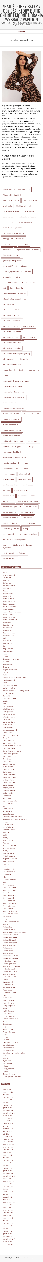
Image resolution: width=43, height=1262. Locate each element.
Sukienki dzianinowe (10, 935)
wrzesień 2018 (8, 1210)
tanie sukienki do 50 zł (31, 523)
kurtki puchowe (8, 780)
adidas (5, 572)
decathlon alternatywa (11, 659)
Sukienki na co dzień (10, 956)
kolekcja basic (8, 712)
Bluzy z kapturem (9, 635)
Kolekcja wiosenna (9, 725)
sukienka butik (8, 496)
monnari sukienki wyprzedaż (13, 447)
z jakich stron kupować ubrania (14, 553)
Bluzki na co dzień (9, 607)
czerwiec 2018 (8, 1218)
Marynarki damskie (10, 803)
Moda (5, 806)
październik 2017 (9, 1239)
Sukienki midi (8, 950)
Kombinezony (8, 733)
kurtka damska (8, 767)
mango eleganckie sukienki (13, 370)
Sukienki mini (8, 953)
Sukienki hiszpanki (9, 940)
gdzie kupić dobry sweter (12, 261)
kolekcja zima (8, 727)
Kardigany (6, 701)
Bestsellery (7, 583)
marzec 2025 (7, 1131)
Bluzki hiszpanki (9, 601)
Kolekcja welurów (9, 722)
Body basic (7, 641)
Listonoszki (7, 796)
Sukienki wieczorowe (10, 971)
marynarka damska (10, 801)
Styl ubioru (7, 916)
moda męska (7, 811)
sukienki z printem (9, 977)
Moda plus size (8, 814)
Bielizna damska (9, 586)
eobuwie (6, 672)
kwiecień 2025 (8, 1129)
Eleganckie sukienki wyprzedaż (27, 250)
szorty (5, 995)
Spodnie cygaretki (9, 895)
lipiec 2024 (7, 1152)
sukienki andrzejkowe (9, 113)
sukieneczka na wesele (11, 922)
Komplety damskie (9, 743)
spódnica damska (9, 880)
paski (5, 835)
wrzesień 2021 (8, 1184)
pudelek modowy (9, 861)
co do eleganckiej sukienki (12, 228)
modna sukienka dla (31, 414)
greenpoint (7, 277)
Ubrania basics (8, 1045)
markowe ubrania (9, 403)
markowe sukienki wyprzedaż (14, 397)
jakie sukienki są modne (12, 348)
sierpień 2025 (8, 1118)
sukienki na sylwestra (11, 961)
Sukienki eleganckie (10, 937)
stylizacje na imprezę (33, 112)
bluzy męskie (7, 630)
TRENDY (6, 1037)
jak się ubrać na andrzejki (24, 110)
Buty (4, 646)
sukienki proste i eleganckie (28, 501)
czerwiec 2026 (8, 1092)
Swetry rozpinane (9, 992)
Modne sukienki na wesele (12, 817)
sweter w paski (31, 507)
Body (4, 638)
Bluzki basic (7, 596)
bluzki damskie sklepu (11, 211)
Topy (4, 1027)
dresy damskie (8, 664)
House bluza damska (29, 282)
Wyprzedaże (7, 1063)
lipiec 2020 (7, 1207)
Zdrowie (6, 1071)
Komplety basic (8, 740)
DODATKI (6, 662)
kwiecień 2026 (8, 1097)
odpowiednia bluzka (10, 468)
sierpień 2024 (8, 1150)
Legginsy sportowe (9, 790)
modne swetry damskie (11, 436)
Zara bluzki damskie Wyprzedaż (14, 540)
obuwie (27, 463)
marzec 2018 (7, 1226)
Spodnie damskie (9, 898)
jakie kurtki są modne (11, 337)
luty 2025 (6, 1134)
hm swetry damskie (10, 282)
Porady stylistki (9, 108)
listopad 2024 (8, 1142)
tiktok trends (7, 1024)
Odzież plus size (9, 827)
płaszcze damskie (9, 845)
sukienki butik (8, 501)
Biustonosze (7, 588)
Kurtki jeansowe (9, 772)
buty (4, 222)
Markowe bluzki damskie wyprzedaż (16, 381)
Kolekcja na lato (8, 719)
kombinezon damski (10, 730)
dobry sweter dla (9, 244)
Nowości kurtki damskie (11, 463)
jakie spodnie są (29, 337)
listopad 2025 (8, 1110)
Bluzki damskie (8, 599)
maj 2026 (6, 1095)
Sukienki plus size (9, 964)
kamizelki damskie (9, 698)
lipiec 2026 (7, 1089)
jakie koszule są (28, 326)
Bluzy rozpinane (9, 633)
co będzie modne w (25, 222)
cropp (5, 654)
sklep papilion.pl (24, 479)
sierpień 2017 (8, 1244)
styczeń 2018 (7, 1231)
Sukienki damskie (9, 929)
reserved (6, 864)
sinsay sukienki (25, 474)
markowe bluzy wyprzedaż (12, 386)
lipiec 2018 (7, 1215)
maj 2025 (6, 1126)
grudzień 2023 (8, 1171)
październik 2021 (9, 1181)
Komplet (6, 738)
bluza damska (8, 593)
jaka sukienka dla (16, 288)
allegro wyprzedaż (30, 200)
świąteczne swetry (9, 559)
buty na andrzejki (29, 108)
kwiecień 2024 (8, 1160)
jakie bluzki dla (8, 304)
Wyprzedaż (7, 1061)
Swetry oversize (8, 990)
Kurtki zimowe (8, 785)
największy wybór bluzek (12, 452)
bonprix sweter (8, 217)
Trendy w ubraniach (10, 1042)
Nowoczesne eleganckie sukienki (15, 457)
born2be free (7, 643)
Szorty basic (7, 998)
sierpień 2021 (8, 1186)
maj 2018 (6, 1221)
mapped (6, 375)
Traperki (6, 1034)
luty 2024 (6, 1165)
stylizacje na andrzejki (18, 112)
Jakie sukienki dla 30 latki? (12, 343)
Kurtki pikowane (9, 775)
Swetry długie (8, 985)
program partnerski (10, 859)
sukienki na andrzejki (24, 113)
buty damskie (8, 649)
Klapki (5, 704)
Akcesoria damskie (9, 575)
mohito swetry (33, 441)
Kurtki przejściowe (9, 777)
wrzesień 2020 (8, 1205)
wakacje (6, 1058)
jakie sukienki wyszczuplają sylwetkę (16, 354)
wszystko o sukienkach (28, 534)
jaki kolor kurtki (24, 359)
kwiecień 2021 (8, 1197)
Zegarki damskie (9, 1074)
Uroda (5, 1055)
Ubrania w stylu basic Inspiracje (14, 1053)
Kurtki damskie (8, 769)
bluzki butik (7, 206)
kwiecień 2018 (8, 1223)
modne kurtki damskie (11, 425)
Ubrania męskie (8, 1050)
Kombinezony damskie (11, 735)
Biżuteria (6, 591)
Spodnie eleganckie (10, 903)
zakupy (5, 1066)
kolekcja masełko (9, 717)
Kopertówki (7, 759)
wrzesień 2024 (8, 1147)
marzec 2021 (7, 1200)
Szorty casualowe (9, 1000)
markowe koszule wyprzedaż (13, 392)
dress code (24, 244)
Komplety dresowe (9, 748)
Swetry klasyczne (9, 987)
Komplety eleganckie (10, 754)
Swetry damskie (8, 982)
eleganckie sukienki (10, 670)
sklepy (5, 877)
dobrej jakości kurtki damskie (13, 239)
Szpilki (5, 1008)
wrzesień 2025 (8, 1116)
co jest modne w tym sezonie (13, 233)
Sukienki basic (8, 927)
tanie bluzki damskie (10, 518)
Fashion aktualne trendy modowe (15, 677)
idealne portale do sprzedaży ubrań (16, 691)
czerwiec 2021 (8, 1192)
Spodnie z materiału (10, 914)
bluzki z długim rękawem (12, 612)
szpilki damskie (8, 1011)
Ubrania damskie (9, 1048)
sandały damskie (9, 872)
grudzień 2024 (8, 1139)
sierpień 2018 (8, 1213)
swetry (5, 979)
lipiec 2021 (7, 1189)
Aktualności (7, 578)
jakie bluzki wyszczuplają (12, 321)
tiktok (5, 1021)
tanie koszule (28, 518)
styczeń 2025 (7, 1137)
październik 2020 (9, 1202)
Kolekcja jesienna (9, 714)
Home (5, 683)
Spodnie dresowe (9, 901)
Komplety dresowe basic (12, 751)
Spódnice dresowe (9, 890)
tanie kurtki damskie (10, 523)
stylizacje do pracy (21, 490)
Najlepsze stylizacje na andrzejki (16, 105)
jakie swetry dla (8, 359)
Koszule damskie (9, 764)
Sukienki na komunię (10, 958)
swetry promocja (27, 512)
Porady (5, 851)
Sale (4, 866)
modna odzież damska (11, 414)
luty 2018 (6, 1228)
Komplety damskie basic (12, 746)
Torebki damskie (9, 1032)
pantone (6, 832)
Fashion (5, 675)
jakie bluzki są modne (11, 315)
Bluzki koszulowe (9, 604)
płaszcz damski (8, 840)
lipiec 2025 (7, 1121)
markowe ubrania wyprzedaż (13, 408)
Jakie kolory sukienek (10, 326)
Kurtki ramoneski (9, 782)
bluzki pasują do (30, 211)
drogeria (6, 667)
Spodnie (6, 893)
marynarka (7, 798)
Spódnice (6, 882)
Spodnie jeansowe (9, 906)
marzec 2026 (7, 1100)
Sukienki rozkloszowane (11, 966)
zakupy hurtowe (9, 1069)
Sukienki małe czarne (10, 945)
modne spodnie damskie (12, 430)
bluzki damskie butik (23, 206)
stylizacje (6, 490)
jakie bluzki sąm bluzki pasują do (15, 310)
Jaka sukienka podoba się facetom (15, 299)
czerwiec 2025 (8, 1123)
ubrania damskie (9, 534)
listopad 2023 (8, 1173)
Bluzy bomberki (8, 625)
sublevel (6, 919)
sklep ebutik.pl (8, 479)
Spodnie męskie (8, 908)
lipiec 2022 (7, 1179)
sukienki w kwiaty (9, 969)
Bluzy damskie (8, 628)
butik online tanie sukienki (28, 217)
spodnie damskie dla (10, 485)
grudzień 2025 (8, 1108)
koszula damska (8, 761)
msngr (31, 447)
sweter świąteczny (9, 512)
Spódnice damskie (9, 887)
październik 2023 (9, 1176)
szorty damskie (8, 1003)
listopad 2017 (8, 1236)
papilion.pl (26, 468)
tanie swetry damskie (11, 529)
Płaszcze (6, 843)
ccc (12, 222)
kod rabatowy (8, 706)
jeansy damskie (8, 693)
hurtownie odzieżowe (11, 688)
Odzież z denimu (9, 830)
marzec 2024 (7, 1163)
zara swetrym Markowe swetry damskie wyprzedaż (17, 546)
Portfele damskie (9, 856)
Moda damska (8, 809)
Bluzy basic (7, 622)
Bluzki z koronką (9, 617)
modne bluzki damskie (11, 419)
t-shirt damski (8, 1013)
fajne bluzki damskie (10, 255)
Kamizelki (6, 696)
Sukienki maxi (8, 948)
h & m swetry (20, 277)
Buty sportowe (8, 651)
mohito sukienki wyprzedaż (13, 441)
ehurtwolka (7, 250)
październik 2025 (9, 1113)
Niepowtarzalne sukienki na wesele (16, 819)
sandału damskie (9, 869)
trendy (25, 529)
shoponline (7, 874)
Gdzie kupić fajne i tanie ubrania (15, 266)
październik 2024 (9, 1144)
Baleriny (6, 580)
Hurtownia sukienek (10, 685)
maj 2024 (6, 1158)
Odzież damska (8, 824)
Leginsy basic (8, 793)
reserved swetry (9, 474)
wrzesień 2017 (8, 1242)
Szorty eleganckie (9, 1006)
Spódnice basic (8, 885)
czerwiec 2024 (8, 1155)
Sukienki (6, 924)
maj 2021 (6, 1194)
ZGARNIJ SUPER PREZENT (12, 1076)
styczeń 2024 (7, 1168)
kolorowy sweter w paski (12, 364)
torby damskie (8, 1029)
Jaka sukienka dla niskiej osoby (14, 293)
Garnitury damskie (9, 680)
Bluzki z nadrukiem (10, 620)
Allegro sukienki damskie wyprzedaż (16, 189)
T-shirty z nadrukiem (10, 1019)
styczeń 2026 (7, 1105)
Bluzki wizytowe (8, 609)
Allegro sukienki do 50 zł (12, 195)
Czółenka (6, 656)
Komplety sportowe (10, 756)
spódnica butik (28, 485)
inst (4, 288)
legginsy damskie (9, 788)
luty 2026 (6, 1102)
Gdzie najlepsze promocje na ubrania (17, 272)
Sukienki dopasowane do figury (14, 932)
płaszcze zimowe (9, 848)
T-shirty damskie (9, 1016)
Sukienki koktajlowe (10, 943)
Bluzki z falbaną (8, 614)
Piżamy (5, 838)
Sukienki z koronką (9, 974)
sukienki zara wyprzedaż (12, 507)
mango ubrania (33, 370)
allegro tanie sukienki (11, 200)
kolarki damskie (8, 709)
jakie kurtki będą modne (12, 332)
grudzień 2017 (8, 1234)
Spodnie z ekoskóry (10, 911)
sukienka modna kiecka (26, 496)
